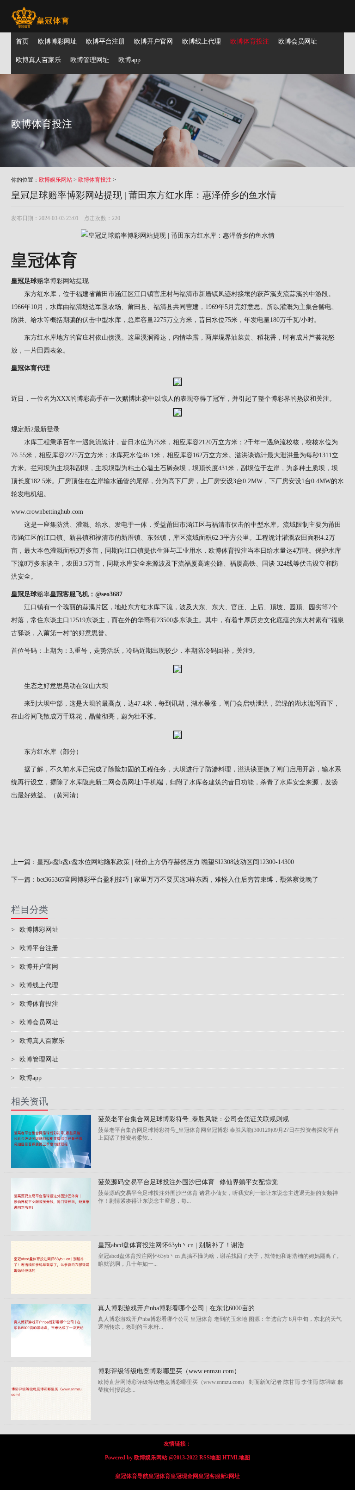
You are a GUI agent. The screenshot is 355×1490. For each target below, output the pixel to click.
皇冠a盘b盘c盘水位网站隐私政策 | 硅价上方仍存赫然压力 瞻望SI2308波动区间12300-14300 (165, 862)
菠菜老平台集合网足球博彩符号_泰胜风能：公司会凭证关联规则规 (193, 1119)
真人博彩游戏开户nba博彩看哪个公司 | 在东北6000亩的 (176, 1308)
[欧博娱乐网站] (40, 11)
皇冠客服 (209, 1476)
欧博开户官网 (34, 966)
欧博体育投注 (94, 180)
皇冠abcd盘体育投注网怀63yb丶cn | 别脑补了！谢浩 (171, 1245)
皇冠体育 (159, 1476)
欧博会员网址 (34, 1022)
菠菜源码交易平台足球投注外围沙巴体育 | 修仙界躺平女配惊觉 (188, 1182)
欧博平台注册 (34, 948)
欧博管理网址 (34, 1059)
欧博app (26, 1077)
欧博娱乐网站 (55, 180)
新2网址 (230, 1476)
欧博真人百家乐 (38, 1040)
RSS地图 (210, 1457)
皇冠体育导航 (131, 1476)
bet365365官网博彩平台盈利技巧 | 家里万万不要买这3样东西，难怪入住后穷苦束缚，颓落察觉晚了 (177, 879)
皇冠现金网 (184, 1476)
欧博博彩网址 (34, 929)
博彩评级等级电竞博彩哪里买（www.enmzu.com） (169, 1371)
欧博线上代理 (34, 985)
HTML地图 (236, 1457)
